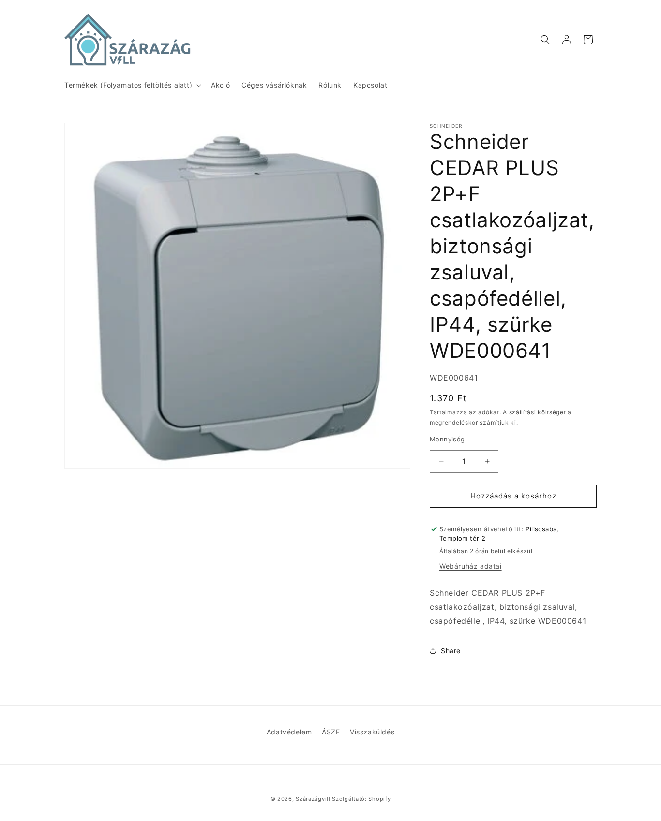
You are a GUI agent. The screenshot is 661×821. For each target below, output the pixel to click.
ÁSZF (331, 732)
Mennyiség (447, 439)
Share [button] (451, 650)
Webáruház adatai (470, 566)
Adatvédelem (289, 732)
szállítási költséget (537, 412)
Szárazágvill (313, 798)
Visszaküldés (372, 732)
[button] (132, 85)
